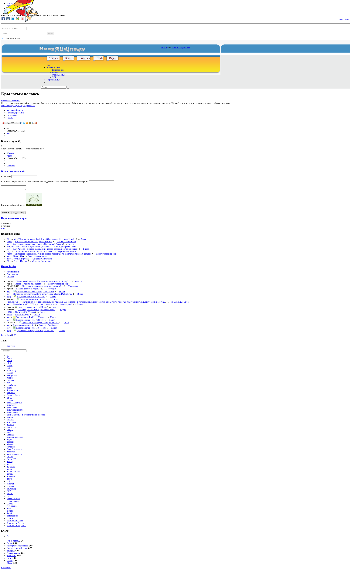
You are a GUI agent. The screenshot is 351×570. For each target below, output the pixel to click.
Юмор (9, 563)
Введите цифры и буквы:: (13, 205)
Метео (9, 560)
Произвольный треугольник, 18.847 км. (35, 330)
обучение (11, 447)
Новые (55, 72)
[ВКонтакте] (21, 123)
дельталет (11, 405)
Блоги (68, 58)
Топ (8, 536)
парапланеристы (14, 454)
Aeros (9, 358)
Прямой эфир (9, 266)
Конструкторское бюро (65, 246)
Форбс (10, 513)
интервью (12, 115)
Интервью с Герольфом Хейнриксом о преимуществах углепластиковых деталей (53, 254)
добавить (6, 213)
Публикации (13, 274)
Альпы (10, 378)
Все (48, 65)
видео (9, 397)
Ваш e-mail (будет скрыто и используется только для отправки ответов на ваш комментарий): (44, 182)
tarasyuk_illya (13, 246)
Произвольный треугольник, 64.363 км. (40, 322)
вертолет (11, 392)
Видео (112, 58)
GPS (9, 363)
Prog (9, 296)
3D (8, 355)
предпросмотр (18, 213)
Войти (50, 34)
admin (9, 241)
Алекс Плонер (20, 261)
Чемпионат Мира (15, 521)
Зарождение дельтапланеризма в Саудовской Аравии (38, 244)
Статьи (10, 558)
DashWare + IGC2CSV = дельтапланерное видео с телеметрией (42, 304)
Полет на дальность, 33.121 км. (32, 307)
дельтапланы (13, 412)
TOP (54, 77)
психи (9, 479)
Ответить (11, 165)
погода (10, 464)
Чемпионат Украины (16, 525)
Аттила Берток (21, 259)
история (10, 424)
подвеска (11, 466)
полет (9, 469)
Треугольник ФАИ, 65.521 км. (31, 296)
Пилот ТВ (18, 256)
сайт (9, 481)
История (11, 550)
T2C (9, 368)
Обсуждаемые (58, 75)
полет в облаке (13, 471)
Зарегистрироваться (181, 47)
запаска (10, 420)
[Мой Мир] (30, 123)
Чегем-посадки (22, 314)
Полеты (83, 58)
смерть (10, 493)
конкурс (10, 434)
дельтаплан (12, 407)
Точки (37, 314)
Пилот (10, 456)
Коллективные (53, 67)
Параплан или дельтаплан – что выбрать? (41, 286)
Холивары (73, 286)
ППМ (99, 58)
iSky (9, 239)
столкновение (13, 501)
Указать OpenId (344, 19)
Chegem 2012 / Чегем (25, 312)
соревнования (13, 498)
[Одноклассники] (27, 123)
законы (10, 417)
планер (10, 461)
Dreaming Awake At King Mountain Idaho (36, 309)
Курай (9, 439)
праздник (11, 476)
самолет (10, 484)
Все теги (11, 346)
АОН (9, 383)
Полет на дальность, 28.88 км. (34, 299)
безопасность (13, 390)
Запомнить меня (12, 38)
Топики (53, 58)
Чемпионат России (15, 523)
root (8, 133)
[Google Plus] (35, 123)
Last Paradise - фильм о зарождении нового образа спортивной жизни (45, 249)
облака (10, 444)
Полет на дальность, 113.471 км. (31, 328)
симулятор (11, 488)
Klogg (9, 156)
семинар (10, 486)
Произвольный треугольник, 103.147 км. (35, 291)
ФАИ (9, 508)
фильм (10, 511)
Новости (78, 281)
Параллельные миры (10, 100)
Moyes (9, 365)
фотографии (12, 516)
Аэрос (9, 387)
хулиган (10, 518)
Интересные (58, 70)
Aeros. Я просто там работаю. (35, 246)
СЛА (9, 491)
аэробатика (12, 385)
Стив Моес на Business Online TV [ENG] (33, 251)
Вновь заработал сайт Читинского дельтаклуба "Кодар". (42, 281)
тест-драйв (12, 506)
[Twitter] (24, 123)
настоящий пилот (15, 110)
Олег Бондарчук (14, 449)
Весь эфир (6, 335)
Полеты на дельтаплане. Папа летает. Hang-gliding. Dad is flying (42, 294)
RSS (3, 228)
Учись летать (13, 541)
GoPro (9, 360)
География (51, 289)
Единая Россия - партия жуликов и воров (26, 415)
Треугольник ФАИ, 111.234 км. (30, 317)
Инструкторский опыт (17, 548)
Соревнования (13, 553)
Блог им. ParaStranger (49, 325)
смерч (9, 496)
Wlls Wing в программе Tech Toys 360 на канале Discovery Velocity (45, 239)
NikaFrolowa (12, 302)
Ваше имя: (6, 176)
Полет (62, 291)
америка (10, 380)
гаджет (10, 400)
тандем (10, 503)
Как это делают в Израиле (28, 289)
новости (10, 442)
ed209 (9, 312)
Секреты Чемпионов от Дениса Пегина (33, 241)
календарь (11, 427)
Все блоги (6, 567)
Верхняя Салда (14, 395)
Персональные (53, 80)
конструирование (16, 113)
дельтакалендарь (14, 402)
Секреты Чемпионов (66, 241)
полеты (10, 474)
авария (10, 373)
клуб (9, 432)
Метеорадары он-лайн (23, 325)
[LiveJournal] (32, 123)
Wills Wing (11, 370)
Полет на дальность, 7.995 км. (30, 320)
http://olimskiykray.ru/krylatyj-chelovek (18, 105)
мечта (10, 117)
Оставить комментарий (13, 171)
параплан (11, 452)
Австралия (12, 375)
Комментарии (13, 272)
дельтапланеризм (14, 410)
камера (10, 429)
